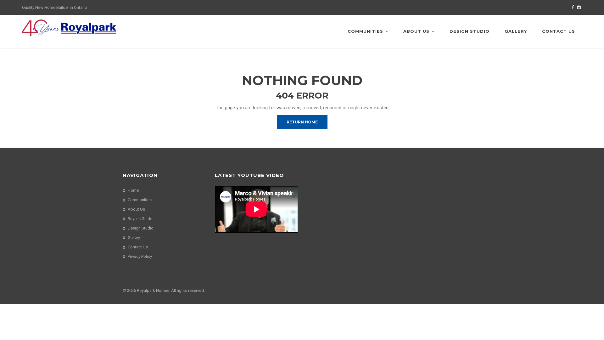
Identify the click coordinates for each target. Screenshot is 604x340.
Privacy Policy (140, 256)
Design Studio (469, 31)
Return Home (302, 122)
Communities (365, 31)
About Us (416, 31)
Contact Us (558, 31)
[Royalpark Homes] (69, 27)
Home (133, 190)
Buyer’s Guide (140, 218)
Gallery (516, 31)
